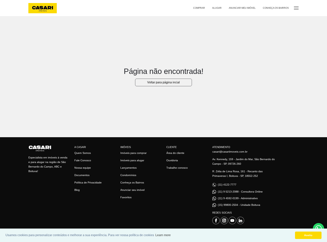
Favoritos (126, 197)
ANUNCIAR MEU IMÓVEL (242, 8)
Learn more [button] (163, 235)
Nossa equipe (82, 167)
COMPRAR (199, 8)
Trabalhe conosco (177, 167)
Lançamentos (128, 167)
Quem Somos (82, 152)
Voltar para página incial (163, 82)
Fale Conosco (82, 160)
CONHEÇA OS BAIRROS (276, 8)
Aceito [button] (308, 235)
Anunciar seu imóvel (132, 189)
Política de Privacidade (88, 182)
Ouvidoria (172, 160)
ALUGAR (217, 8)
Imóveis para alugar (132, 160)
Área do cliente (175, 152)
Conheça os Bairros (132, 182)
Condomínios (128, 175)
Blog (77, 189)
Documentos (82, 175)
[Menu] (296, 8)
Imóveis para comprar (133, 152)
